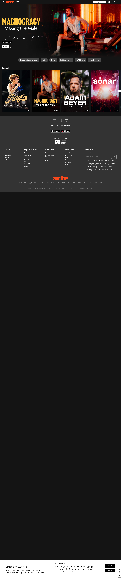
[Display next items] (119, 91)
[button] (90, 2)
